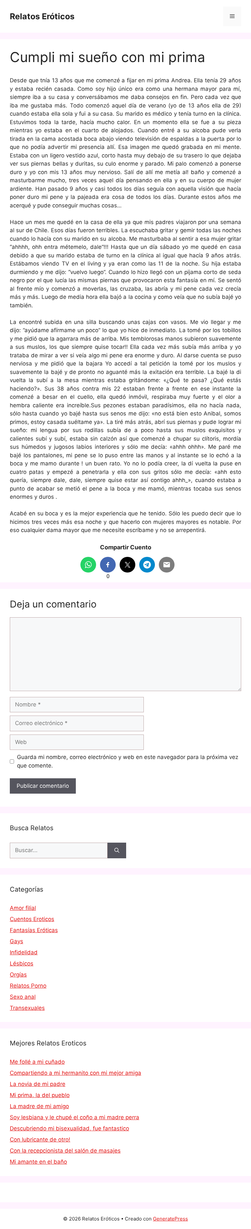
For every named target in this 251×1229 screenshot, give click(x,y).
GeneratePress (170, 1219)
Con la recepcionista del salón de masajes (65, 1150)
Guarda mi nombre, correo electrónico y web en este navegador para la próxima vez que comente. (127, 761)
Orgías (18, 974)
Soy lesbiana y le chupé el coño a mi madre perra (74, 1117)
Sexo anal (23, 997)
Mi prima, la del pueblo (40, 1095)
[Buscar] (117, 850)
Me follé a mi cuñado (37, 1062)
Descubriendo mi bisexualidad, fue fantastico (69, 1128)
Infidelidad (24, 952)
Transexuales (27, 1008)
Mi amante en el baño (38, 1161)
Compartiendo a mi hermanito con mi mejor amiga (75, 1073)
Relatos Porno (28, 985)
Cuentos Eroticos (32, 919)
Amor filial (23, 908)
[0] (108, 565)
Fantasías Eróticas (34, 930)
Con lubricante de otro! (40, 1139)
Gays (16, 941)
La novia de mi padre (37, 1084)
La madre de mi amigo (39, 1106)
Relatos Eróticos (42, 16)
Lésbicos (21, 963)
